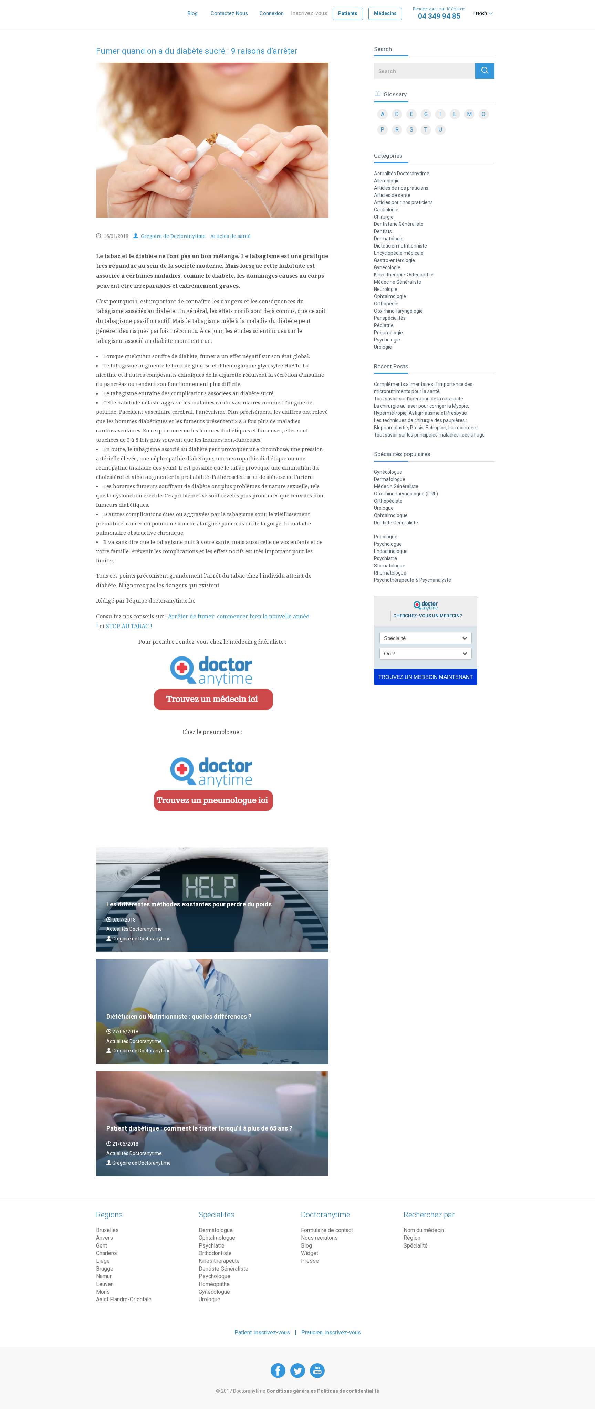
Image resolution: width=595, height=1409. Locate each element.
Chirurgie (384, 217)
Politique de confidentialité (348, 1391)
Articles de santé (230, 236)
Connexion (272, 13)
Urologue (384, 508)
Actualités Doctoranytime (401, 173)
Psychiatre (385, 558)
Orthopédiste (388, 501)
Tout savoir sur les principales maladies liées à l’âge (429, 435)
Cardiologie (386, 209)
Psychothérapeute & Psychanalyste (412, 580)
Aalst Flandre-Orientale (124, 1299)
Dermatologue (389, 479)
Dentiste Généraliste (396, 522)
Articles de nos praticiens (401, 188)
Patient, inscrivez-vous (262, 1332)
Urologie (383, 347)
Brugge (104, 1268)
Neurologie (385, 289)
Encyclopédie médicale (399, 253)
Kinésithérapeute (219, 1261)
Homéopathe (214, 1284)
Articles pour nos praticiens (403, 202)
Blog (193, 13)
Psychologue (388, 544)
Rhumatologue (390, 573)
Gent (101, 1245)
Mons (103, 1292)
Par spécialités (390, 318)
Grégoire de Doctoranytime (172, 236)
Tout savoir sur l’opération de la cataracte (418, 398)
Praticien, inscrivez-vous (331, 1332)
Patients (347, 13)
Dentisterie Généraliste (399, 224)
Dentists (383, 231)
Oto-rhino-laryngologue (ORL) (406, 493)
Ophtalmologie (390, 296)
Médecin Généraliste (396, 486)
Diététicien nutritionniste (400, 246)
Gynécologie (387, 267)
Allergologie (387, 180)
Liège (103, 1261)
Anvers (104, 1237)
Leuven (105, 1284)
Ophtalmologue (391, 515)
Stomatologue (389, 565)
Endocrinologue (391, 551)
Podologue (385, 536)
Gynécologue (388, 472)
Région (412, 1237)
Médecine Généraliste (397, 282)
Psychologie (387, 340)
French (480, 13)
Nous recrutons (319, 1237)
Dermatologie (389, 238)
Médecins (385, 13)
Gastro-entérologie (394, 260)
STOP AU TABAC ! (129, 626)
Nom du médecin (424, 1230)
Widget (309, 1253)
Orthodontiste (215, 1253)
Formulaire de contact (327, 1230)
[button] (484, 71)
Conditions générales (292, 1391)
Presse (310, 1261)
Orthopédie (386, 303)
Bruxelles (107, 1230)
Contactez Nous (229, 13)
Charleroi (106, 1253)
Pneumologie (388, 332)
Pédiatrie (384, 325)
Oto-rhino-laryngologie (398, 311)
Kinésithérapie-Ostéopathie (404, 274)
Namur (104, 1276)
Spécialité (416, 1245)
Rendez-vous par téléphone (439, 13)
